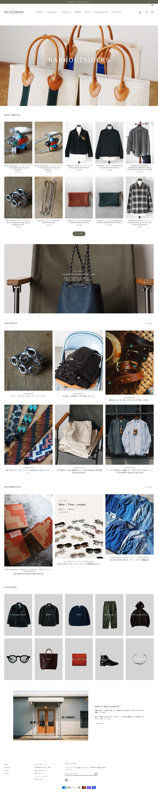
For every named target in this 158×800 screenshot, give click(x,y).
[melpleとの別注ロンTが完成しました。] (79, 361)
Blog (87, 12)
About (78, 12)
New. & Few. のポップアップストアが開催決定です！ (79, 564)
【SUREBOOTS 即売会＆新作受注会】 (28, 574)
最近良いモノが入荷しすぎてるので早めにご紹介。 (129, 400)
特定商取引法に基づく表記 (43, 767)
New (65, 561)
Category (52, 12)
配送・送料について (41, 770)
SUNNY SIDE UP (115, 557)
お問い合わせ (39, 779)
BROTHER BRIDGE (11, 569)
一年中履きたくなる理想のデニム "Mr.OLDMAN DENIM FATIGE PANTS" (79, 471)
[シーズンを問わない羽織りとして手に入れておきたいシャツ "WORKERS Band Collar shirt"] (129, 435)
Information (101, 12)
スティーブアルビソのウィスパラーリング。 (28, 396)
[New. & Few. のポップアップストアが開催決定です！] (79, 526)
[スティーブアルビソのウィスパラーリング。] (28, 361)
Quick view (18, 161)
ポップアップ (79, 561)
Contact (116, 12)
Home (40, 12)
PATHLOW (23, 569)
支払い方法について (41, 764)
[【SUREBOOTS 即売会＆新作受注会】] (28, 530)
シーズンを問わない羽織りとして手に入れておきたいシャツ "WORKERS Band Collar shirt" (129, 471)
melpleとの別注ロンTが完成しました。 (79, 396)
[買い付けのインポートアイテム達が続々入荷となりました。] (28, 435)
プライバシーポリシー (41, 776)
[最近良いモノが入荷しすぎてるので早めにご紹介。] (129, 363)
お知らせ (41, 569)
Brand (66, 12)
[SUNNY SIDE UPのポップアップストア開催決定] (129, 524)
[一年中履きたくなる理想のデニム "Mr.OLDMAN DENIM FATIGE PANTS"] (79, 435)
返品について (39, 773)
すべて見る (79, 234)
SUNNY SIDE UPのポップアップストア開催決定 (129, 560)
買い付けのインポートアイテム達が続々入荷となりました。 (28, 471)
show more (100, 723)
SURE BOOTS (32, 569)
